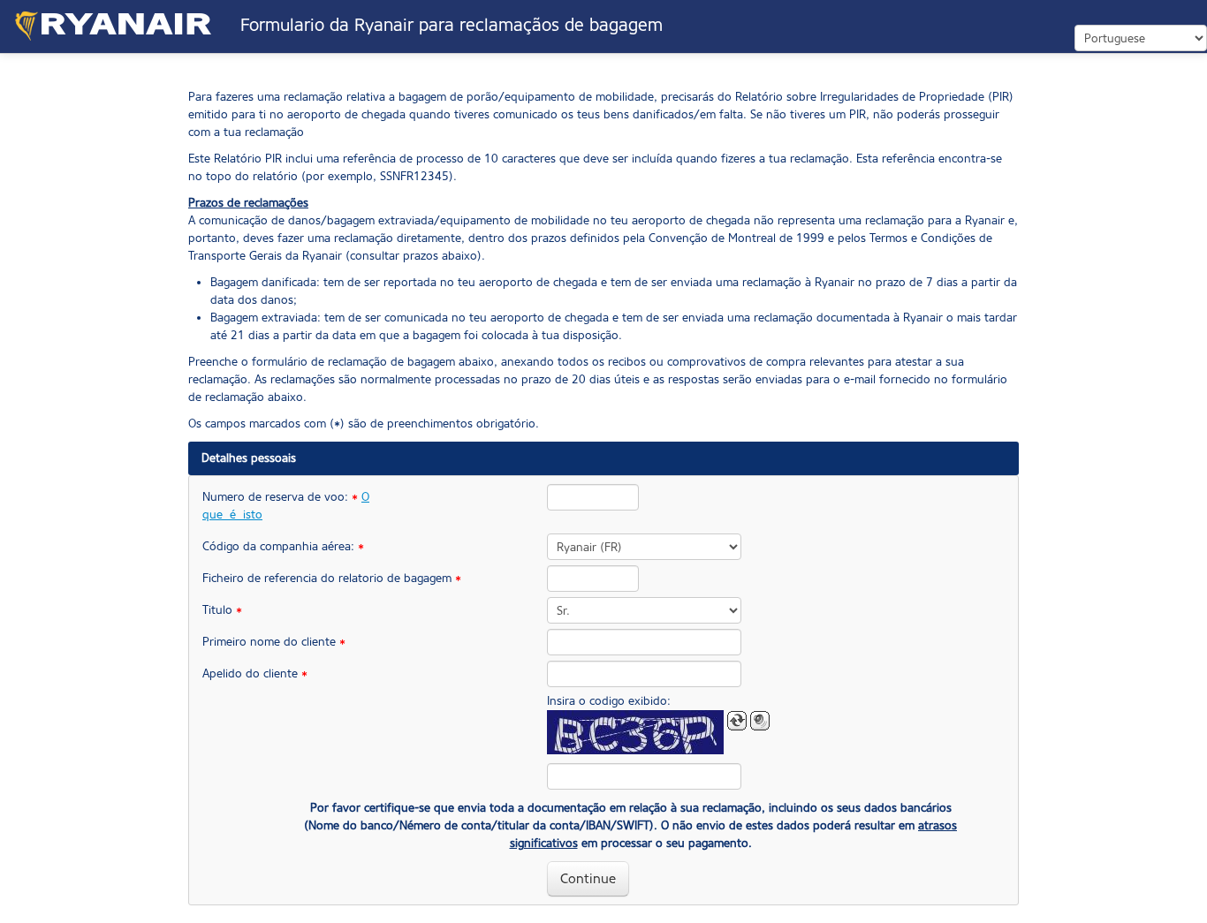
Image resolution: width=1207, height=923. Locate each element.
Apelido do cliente (254, 673)
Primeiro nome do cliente (273, 641)
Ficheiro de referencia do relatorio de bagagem (295, 578)
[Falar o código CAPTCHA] (760, 720)
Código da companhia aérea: (283, 546)
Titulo (222, 610)
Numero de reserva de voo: (285, 505)
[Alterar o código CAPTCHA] (737, 720)
